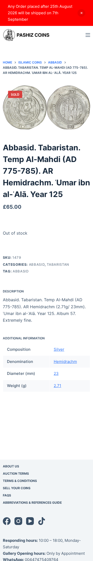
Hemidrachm (65, 361)
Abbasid (37, 264)
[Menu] (88, 35)
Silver (59, 349)
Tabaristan (58, 264)
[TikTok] (41, 521)
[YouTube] (30, 521)
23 (56, 373)
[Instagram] (18, 521)
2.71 (57, 385)
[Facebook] (7, 521)
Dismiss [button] (81, 13)
